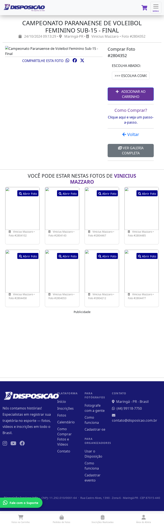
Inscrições (65, 408)
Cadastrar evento (93, 478)
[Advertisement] (82, 344)
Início (61, 401)
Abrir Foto (29, 194)
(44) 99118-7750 (129, 408)
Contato (63, 451)
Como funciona (92, 420)
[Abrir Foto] (22, 208)
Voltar (132, 134)
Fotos (61, 415)
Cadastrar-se (95, 429)
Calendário (66, 422)
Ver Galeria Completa (133, 150)
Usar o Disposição (93, 454)
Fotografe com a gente (95, 408)
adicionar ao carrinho (133, 94)
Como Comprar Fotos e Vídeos (64, 437)
